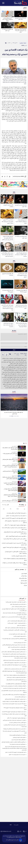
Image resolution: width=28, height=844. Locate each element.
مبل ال (25, 585)
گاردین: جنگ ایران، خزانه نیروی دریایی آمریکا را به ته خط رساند (14, 688)
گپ (25, 831)
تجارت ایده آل (24, 580)
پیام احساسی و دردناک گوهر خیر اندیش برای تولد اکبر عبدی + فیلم (21, 306)
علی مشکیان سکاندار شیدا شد (20, 697)
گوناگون (25, 8)
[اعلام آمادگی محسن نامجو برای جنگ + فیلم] (20, 14)
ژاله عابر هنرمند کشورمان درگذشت (8, 205)
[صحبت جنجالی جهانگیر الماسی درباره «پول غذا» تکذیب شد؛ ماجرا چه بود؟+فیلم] (7, 247)
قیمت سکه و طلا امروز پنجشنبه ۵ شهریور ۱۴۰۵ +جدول (22, 275)
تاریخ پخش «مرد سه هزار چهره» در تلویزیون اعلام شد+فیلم (10, 489)
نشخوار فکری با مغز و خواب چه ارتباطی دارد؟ (17, 744)
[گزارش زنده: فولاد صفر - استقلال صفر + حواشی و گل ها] (22, 448)
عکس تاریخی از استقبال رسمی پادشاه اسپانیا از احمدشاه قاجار (14, 660)
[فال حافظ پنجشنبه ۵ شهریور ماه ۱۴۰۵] (7, 267)
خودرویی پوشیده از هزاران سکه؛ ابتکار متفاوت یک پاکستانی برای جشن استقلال (7, 238)
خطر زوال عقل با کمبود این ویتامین (19, 737)
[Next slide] (26, 402)
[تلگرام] (5, 176)
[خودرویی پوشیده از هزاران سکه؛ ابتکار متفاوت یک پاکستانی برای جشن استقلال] (7, 230)
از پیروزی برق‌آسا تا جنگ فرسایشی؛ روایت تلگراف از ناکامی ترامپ (14, 694)
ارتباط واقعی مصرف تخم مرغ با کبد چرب (18, 739)
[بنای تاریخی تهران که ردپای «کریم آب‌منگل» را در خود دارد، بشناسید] (20, 247)
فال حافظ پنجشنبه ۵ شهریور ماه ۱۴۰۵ (7, 274)
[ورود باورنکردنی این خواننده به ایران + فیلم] (7, 25)
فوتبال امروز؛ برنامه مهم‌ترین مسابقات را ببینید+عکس (16, 677)
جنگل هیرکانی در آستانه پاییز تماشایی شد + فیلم (10, 472)
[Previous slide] (2, 402)
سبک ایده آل (24, 576)
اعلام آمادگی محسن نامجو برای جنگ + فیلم (20, 18)
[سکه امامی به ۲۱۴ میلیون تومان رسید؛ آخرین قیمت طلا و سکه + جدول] (20, 25)
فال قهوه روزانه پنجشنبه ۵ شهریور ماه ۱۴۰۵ (22, 291)
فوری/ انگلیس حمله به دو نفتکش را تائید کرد (17, 722)
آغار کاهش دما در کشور (21, 625)
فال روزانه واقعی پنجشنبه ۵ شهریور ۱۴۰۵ (7, 291)
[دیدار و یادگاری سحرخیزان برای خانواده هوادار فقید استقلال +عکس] (22, 477)
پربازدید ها (21, 505)
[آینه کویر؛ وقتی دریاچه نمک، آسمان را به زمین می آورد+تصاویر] (14, 402)
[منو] (3, 3)
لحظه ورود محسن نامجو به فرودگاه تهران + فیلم (16, 536)
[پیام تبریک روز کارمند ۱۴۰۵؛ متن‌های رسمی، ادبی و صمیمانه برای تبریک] (20, 317)
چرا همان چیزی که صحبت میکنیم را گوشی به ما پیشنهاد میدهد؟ (10, 483)
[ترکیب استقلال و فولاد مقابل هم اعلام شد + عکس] (22, 459)
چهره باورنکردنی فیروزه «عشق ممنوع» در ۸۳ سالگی (15, 525)
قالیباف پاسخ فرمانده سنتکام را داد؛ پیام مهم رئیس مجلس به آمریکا (13, 686)
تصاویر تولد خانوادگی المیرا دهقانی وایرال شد (16, 513)
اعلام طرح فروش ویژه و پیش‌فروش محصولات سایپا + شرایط (7, 19)
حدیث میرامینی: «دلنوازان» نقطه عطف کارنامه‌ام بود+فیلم (15, 699)
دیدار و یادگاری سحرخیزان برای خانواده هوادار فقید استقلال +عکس (9, 477)
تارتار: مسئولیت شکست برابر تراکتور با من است (17, 634)
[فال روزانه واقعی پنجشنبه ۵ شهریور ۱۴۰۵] (7, 284)
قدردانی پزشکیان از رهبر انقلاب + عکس (18, 606)
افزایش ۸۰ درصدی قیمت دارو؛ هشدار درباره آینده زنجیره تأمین (14, 720)
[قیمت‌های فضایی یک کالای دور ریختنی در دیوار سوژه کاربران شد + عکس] (22, 465)
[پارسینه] (19, 3)
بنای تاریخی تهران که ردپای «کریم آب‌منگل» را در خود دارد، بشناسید (21, 254)
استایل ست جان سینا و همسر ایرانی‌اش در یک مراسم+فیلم (15, 669)
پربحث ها (4, 505)
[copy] (25, 176)
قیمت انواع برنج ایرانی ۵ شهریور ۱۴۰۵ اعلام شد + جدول (14, 518)
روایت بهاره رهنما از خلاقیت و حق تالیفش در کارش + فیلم (15, 627)
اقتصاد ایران (24, 573)
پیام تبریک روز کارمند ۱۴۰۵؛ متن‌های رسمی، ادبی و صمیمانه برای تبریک (21, 325)
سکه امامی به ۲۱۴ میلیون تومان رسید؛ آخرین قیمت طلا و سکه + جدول (20, 31)
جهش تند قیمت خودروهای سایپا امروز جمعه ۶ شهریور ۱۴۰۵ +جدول (9, 501)
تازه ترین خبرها (24, 583)
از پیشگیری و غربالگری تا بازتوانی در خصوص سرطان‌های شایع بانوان (13, 742)
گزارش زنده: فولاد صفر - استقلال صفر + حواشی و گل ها (9, 448)
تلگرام (20, 831)
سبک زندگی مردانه (23, 578)
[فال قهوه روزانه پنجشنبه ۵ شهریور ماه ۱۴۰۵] (20, 284)
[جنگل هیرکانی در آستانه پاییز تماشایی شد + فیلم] (22, 471)
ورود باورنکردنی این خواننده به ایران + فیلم (7, 30)
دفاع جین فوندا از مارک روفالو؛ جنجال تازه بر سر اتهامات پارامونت (13, 701)
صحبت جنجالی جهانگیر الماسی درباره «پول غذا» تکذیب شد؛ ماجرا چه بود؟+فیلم (7, 254)
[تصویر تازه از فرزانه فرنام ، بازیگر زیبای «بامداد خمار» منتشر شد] (7, 317)
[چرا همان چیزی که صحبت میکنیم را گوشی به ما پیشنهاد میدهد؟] (22, 483)
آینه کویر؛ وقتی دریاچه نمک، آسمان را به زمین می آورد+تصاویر (13, 413)
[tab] (17, 416)
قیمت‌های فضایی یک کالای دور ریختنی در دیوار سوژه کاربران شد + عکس (10, 466)
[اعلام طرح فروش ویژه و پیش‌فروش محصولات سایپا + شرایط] (7, 14)
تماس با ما (16, 825)
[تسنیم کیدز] (14, 185)
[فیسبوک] (7, 176)
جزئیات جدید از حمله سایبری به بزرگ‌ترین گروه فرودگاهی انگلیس (13, 645)
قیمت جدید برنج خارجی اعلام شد (19, 642)
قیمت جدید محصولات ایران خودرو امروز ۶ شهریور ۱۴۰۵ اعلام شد (13, 711)
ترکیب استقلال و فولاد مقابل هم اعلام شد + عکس (10, 460)
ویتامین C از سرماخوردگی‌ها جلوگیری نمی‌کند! (17, 735)
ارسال (14, 350)
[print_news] (9, 176)
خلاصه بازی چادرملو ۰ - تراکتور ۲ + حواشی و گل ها (16, 623)
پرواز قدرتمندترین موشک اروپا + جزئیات (18, 649)
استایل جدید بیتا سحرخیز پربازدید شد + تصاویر (16, 516)
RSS (10, 825)
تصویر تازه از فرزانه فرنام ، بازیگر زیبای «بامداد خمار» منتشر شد (8, 325)
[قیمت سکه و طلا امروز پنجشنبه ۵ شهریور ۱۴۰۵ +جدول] (20, 267)
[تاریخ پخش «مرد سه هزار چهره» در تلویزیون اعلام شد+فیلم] (22, 489)
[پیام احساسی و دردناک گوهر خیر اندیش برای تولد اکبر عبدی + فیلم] (20, 299)
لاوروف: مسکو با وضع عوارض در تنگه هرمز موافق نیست (15, 683)
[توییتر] (2, 176)
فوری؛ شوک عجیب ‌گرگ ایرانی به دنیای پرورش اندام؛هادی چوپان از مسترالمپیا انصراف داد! (7, 307)
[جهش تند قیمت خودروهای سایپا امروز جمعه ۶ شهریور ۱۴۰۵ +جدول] (22, 501)
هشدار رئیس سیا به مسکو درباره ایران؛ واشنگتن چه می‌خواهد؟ (14, 729)
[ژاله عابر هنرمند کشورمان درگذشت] (7, 199)
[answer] (10, 354)
